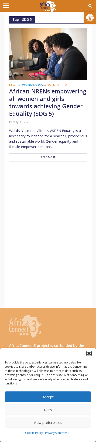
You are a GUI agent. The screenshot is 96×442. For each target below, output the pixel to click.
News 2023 (26, 85)
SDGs (39, 85)
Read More (48, 157)
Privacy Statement (57, 433)
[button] (90, 18)
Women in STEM (55, 85)
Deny (48, 409)
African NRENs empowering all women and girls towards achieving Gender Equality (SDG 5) (47, 102)
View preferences (48, 422)
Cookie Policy (34, 433)
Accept (48, 396)
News (13, 85)
